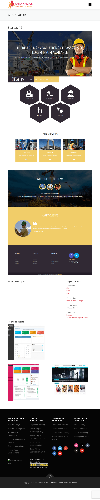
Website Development (16, 428)
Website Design (14, 425)
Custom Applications (16, 446)
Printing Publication (81, 436)
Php (67, 288)
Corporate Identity (81, 432)
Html (68, 291)
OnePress (54, 482)
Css (67, 293)
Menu (90, 4)
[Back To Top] (50, 476)
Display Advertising (37, 425)
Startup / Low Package (74, 301)
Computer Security (59, 428)
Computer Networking (60, 432)
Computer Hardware (60, 425)
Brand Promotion (81, 428)
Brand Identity (79, 425)
